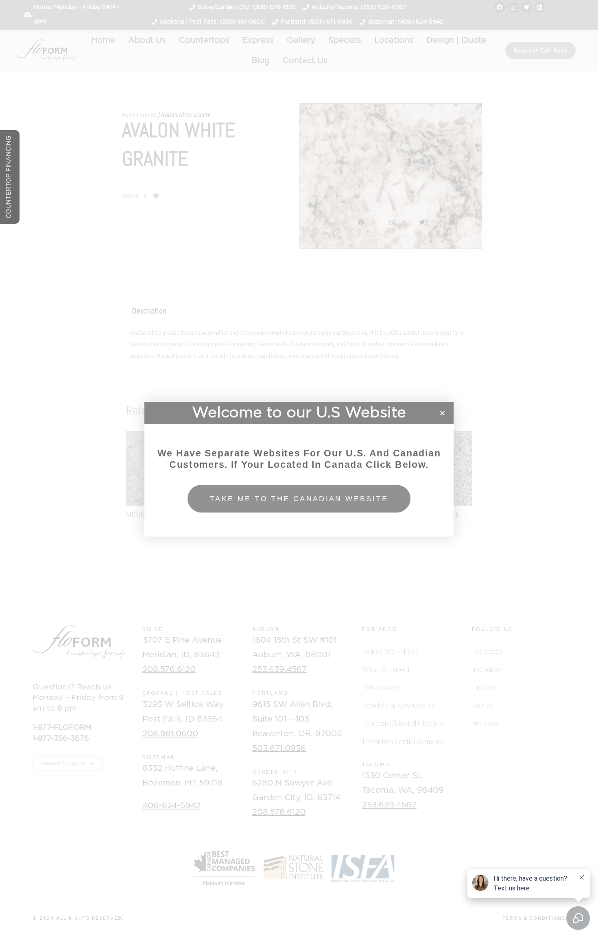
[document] (299, 469)
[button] (442, 413)
